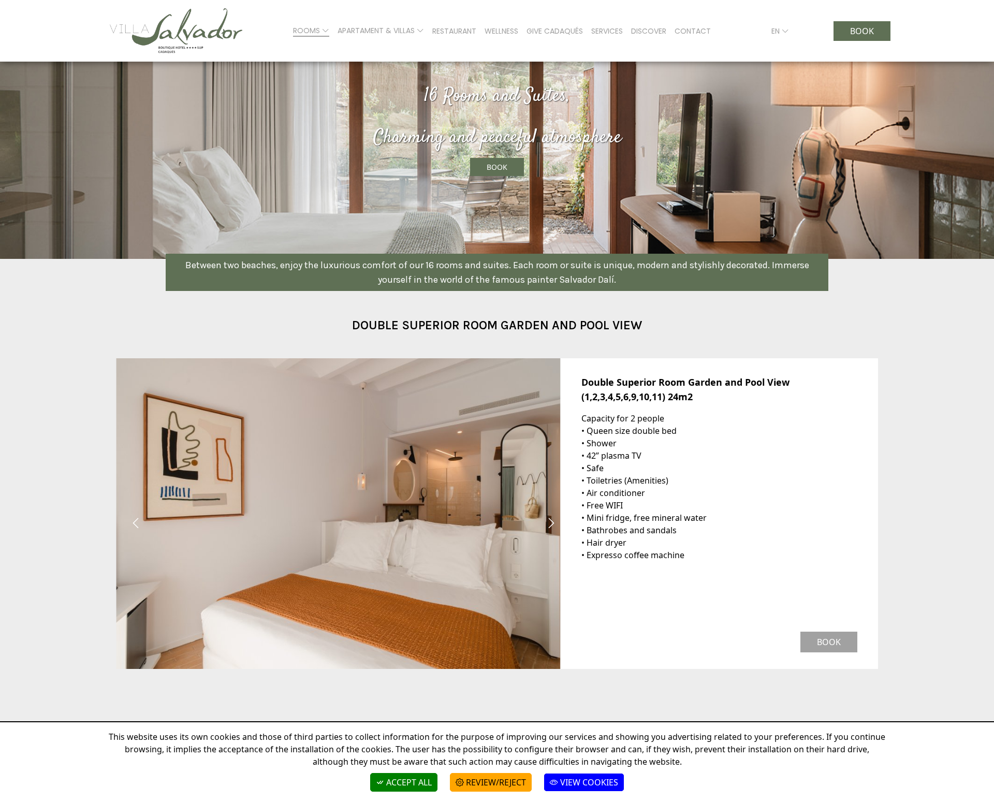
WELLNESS (501, 31)
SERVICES (607, 31)
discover (648, 31)
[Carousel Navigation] (338, 523)
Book (862, 31)
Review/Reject (495, 782)
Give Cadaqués (555, 31)
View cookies (588, 782)
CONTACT (693, 31)
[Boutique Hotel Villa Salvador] (176, 30)
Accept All (408, 782)
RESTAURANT (454, 31)
